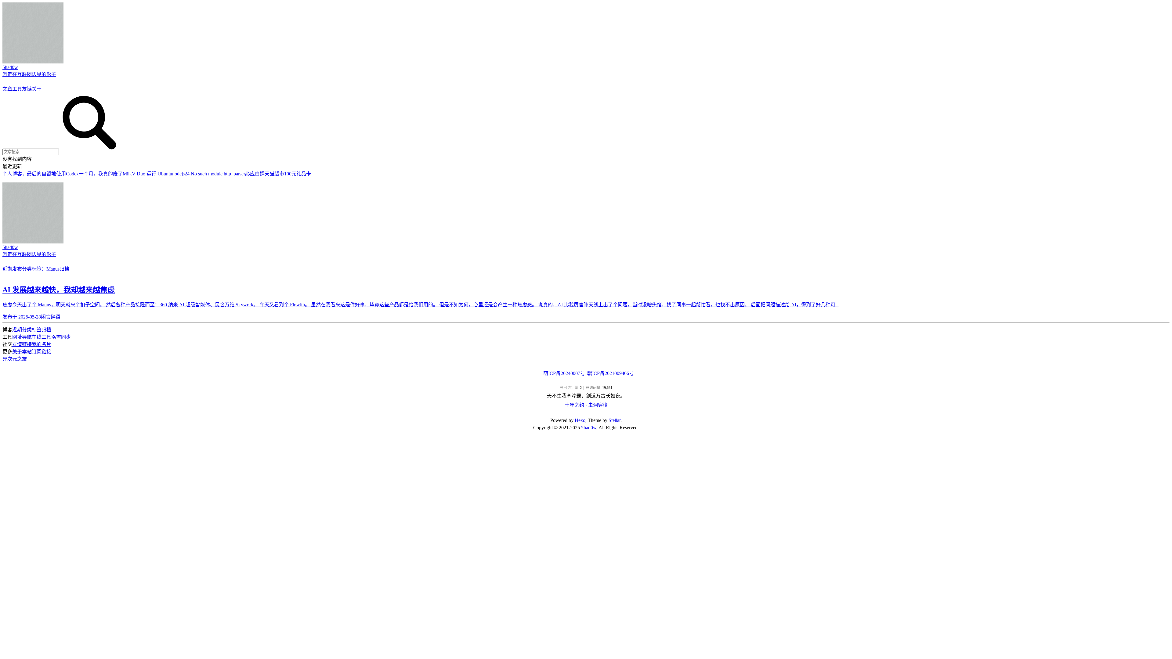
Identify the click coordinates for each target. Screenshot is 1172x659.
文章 (7, 89)
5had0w (588, 427)
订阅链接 (41, 351)
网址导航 (22, 337)
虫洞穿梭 (598, 405)
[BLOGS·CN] (586, 413)
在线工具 (41, 337)
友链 (27, 89)
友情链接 (22, 344)
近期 (17, 329)
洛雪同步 (61, 337)
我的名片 (41, 344)
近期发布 (12, 269)
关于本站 (22, 351)
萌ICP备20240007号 (564, 373)
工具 (17, 89)
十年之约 (574, 405)
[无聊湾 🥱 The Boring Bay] (586, 381)
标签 (37, 329)
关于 (37, 89)
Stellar (614, 420)
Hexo (580, 420)
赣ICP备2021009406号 (610, 373)
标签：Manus (46, 269)
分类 (27, 269)
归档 (64, 269)
